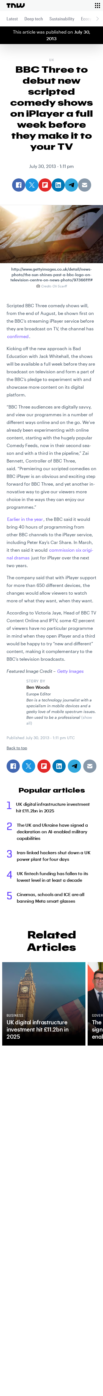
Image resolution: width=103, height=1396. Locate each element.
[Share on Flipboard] (44, 766)
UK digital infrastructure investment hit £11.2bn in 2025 (53, 807)
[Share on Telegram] (74, 766)
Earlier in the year (25, 519)
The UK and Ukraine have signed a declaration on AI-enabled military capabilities (52, 831)
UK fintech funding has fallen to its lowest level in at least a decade (52, 877)
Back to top (17, 747)
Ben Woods (38, 687)
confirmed (18, 336)
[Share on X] (28, 766)
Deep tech (33, 18)
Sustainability (61, 18)
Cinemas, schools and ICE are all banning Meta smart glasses (50, 898)
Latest (12, 18)
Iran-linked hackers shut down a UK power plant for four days (54, 856)
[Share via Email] (89, 766)
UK (51, 60)
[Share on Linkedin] (59, 766)
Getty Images (70, 671)
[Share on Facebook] (13, 766)
